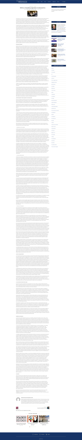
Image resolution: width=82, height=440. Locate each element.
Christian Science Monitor (54, 124)
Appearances (54, 1)
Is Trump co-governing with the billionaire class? (61, 54)
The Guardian (53, 72)
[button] (17, 421)
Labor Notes (53, 140)
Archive (58, 1)
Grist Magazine (53, 112)
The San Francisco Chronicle (55, 110)
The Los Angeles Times (54, 80)
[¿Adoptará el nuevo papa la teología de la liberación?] (44, 418)
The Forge (52, 98)
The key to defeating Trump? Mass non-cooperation (60, 44)
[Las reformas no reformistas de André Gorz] (32, 418)
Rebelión (52, 114)
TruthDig (52, 136)
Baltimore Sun (53, 132)
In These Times (53, 90)
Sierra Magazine (53, 138)
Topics (45, 1)
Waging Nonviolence (54, 82)
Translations (49, 1)
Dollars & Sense (53, 126)
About (38, 1)
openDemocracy (53, 108)
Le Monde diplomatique (54, 106)
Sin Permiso (53, 130)
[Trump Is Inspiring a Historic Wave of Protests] (54, 60)
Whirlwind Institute (63, 27)
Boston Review (53, 84)
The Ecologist (53, 134)
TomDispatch (53, 94)
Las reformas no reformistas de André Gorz (32, 424)
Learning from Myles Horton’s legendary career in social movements (61, 50)
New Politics (53, 142)
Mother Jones (53, 104)
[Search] (65, 1)
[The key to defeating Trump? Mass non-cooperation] (54, 45)
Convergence (53, 96)
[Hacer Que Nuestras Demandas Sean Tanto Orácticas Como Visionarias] (21, 418)
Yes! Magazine (53, 116)
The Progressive (53, 118)
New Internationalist (54, 100)
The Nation (52, 70)
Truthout (52, 122)
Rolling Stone (53, 88)
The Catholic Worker (54, 144)
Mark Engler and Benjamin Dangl (31, 9)
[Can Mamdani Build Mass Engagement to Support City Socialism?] (54, 40)
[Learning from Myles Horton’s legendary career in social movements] (54, 50)
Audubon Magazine (54, 102)
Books (41, 1)
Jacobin (52, 92)
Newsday (52, 120)
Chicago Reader (53, 128)
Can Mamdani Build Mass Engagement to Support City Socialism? (61, 39)
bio (56, 32)
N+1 (51, 74)
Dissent (61, 26)
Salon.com (52, 78)
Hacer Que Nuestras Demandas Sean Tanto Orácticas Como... (21, 424)
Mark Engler (58, 24)
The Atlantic (52, 86)
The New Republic (53, 76)
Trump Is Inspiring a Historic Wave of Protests (61, 60)
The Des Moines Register (54, 146)
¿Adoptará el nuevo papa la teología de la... (44, 424)
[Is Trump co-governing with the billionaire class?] (54, 55)
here (61, 32)
